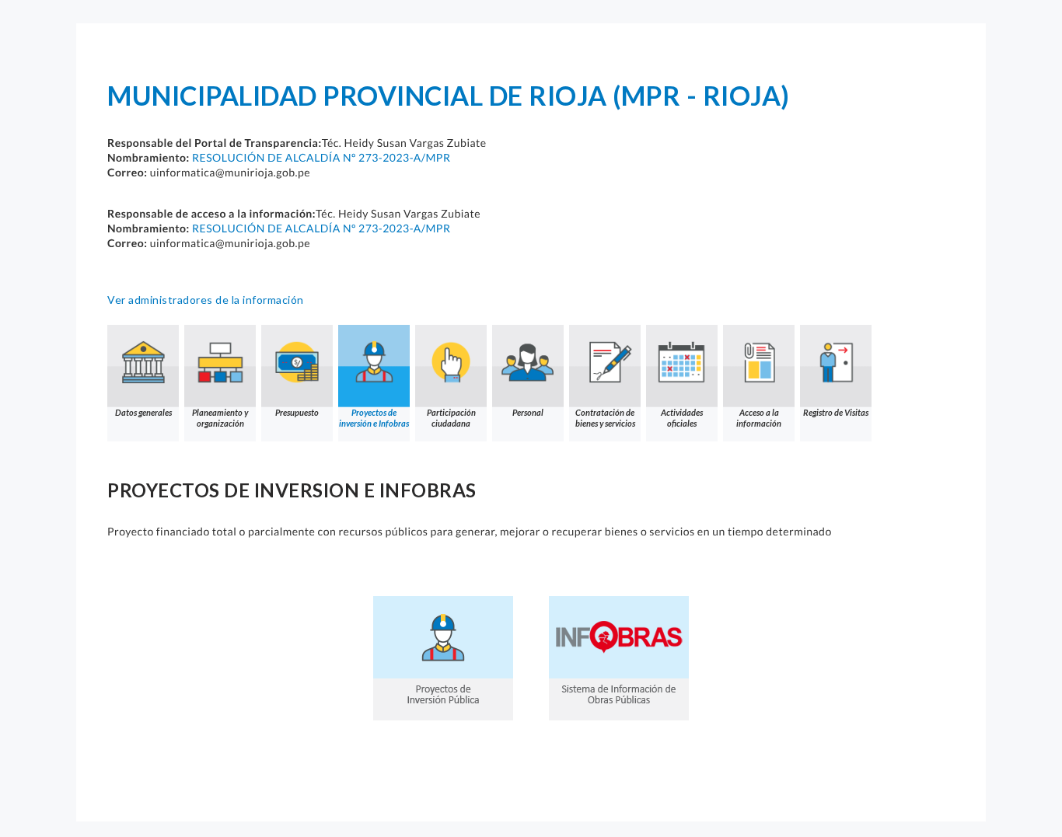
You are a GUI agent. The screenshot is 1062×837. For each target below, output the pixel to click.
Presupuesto (297, 412)
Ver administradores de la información (205, 299)
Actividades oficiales (682, 417)
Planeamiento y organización (220, 417)
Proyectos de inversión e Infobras (374, 417)
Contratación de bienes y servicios (605, 417)
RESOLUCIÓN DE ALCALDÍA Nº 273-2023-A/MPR (321, 157)
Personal (527, 412)
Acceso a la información (758, 417)
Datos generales (143, 412)
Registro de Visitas (835, 412)
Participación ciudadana (451, 417)
